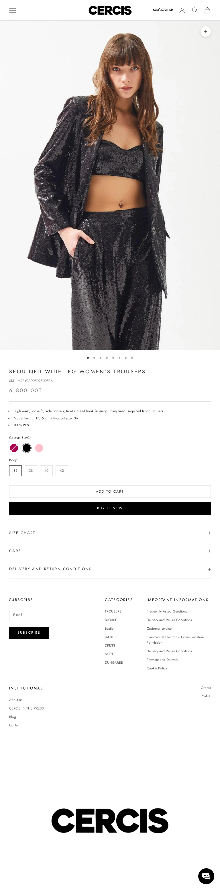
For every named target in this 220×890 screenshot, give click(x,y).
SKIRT (109, 654)
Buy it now (110, 508)
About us (15, 699)
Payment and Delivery (162, 659)
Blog (12, 716)
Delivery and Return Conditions (169, 620)
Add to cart (110, 491)
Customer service (159, 628)
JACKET (110, 637)
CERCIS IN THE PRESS (26, 708)
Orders (206, 687)
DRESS (110, 645)
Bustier (110, 628)
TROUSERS (113, 611)
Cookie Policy (157, 668)
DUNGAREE (114, 662)
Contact (14, 725)
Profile (205, 696)
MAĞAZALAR (163, 10)
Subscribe (28, 632)
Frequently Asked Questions (167, 611)
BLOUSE (111, 620)
